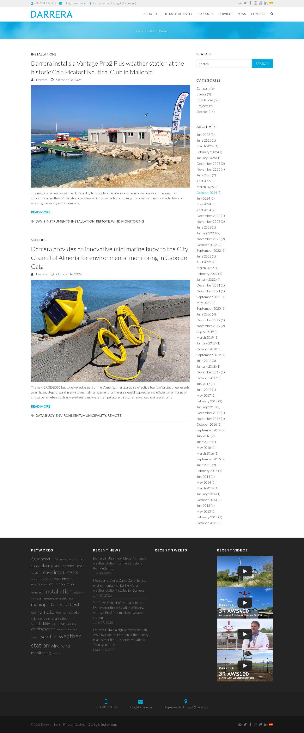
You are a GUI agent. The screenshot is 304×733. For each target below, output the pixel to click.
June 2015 (203, 465)
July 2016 (203, 436)
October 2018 (206, 349)
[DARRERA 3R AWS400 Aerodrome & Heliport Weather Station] (245, 603)
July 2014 (203, 476)
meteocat (36, 598)
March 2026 (205, 146)
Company (203, 88)
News (242, 14)
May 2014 (203, 482)
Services (225, 14)
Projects (202, 106)
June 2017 (203, 389)
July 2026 (203, 134)
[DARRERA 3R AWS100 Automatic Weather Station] (245, 665)
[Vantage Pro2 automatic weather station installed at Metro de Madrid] (245, 571)
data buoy (45, 415)
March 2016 (205, 453)
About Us (151, 14)
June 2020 (203, 314)
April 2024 (203, 210)
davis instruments (53, 221)
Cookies (80, 724)
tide (63, 624)
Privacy (67, 724)
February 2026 (207, 152)
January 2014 (206, 494)
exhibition (57, 584)
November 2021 (208, 291)
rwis (65, 612)
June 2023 (203, 227)
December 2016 (208, 413)
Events (201, 94)
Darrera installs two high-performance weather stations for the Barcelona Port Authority (119, 563)
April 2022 (203, 262)
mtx (70, 598)
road (58, 612)
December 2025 (208, 163)
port (60, 604)
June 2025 (203, 175)
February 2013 (207, 517)
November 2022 (208, 239)
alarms (47, 565)
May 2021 (203, 303)
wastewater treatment (67, 629)
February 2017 (207, 401)
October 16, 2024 (69, 274)
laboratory (79, 592)
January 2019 (206, 343)
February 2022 (207, 274)
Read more (40, 212)
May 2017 (203, 395)
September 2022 (208, 250)
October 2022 (206, 245)
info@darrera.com (75, 3)
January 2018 (206, 366)
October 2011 (206, 523)
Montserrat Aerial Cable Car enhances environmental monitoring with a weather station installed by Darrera (120, 585)
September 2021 (208, 297)
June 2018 (203, 360)
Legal (57, 724)
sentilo (46, 618)
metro (63, 598)
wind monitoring (127, 221)
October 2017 (206, 378)
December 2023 (208, 216)
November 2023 (208, 221)
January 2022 (206, 279)
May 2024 (203, 204)
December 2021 (208, 285)
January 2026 (206, 158)
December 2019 (208, 320)
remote (103, 221)
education (46, 579)
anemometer (64, 565)
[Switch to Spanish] (271, 3)
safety (74, 612)
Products (205, 14)
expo (70, 584)
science (36, 618)
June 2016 (203, 442)
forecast (37, 592)
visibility (71, 624)
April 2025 (203, 181)
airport (75, 559)
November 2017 (208, 372)
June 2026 (203, 140)
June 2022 (203, 256)
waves (34, 637)
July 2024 (203, 198)
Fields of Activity (178, 14)
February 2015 (207, 471)
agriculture (65, 559)
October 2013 (206, 500)
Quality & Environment (102, 724)
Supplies (38, 240)
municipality (94, 415)
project (72, 604)
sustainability (40, 623)
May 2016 (203, 447)
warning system (43, 629)
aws (79, 565)
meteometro (50, 598)
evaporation (39, 584)
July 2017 (203, 384)
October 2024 (206, 192)
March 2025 (205, 187)
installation (83, 221)
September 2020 (208, 308)
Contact (258, 14)
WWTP (56, 653)
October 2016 (206, 424)
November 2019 (208, 326)
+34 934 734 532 (45, 3)
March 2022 (205, 268)
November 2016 (208, 418)
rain (33, 612)
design (34, 579)
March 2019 (205, 337)
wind (55, 645)
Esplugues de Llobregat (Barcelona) (114, 3)
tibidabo (55, 624)
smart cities (59, 618)
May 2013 (203, 511)
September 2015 (208, 459)
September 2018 (208, 355)
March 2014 (205, 488)
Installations (43, 54)
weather (48, 636)
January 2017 (206, 407)
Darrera (41, 80)
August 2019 (205, 331)
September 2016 (208, 430)
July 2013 (203, 505)
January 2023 (206, 233)
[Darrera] (51, 14)
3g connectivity (44, 558)
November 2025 (208, 169)
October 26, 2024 (69, 80)
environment (68, 415)
